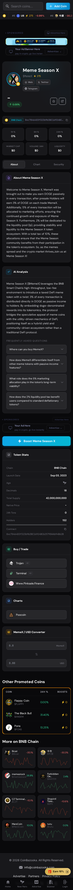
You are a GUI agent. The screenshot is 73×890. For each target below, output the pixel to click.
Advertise (19, 876)
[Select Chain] (4, 15)
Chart (36, 164)
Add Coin (60, 6)
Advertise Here (57, 33)
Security (59, 164)
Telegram (32, 88)
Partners (33, 876)
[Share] (62, 101)
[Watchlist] (53, 101)
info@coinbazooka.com (39, 867)
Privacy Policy (51, 876)
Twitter (44, 82)
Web (30, 82)
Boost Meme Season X (39, 441)
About (14, 164)
